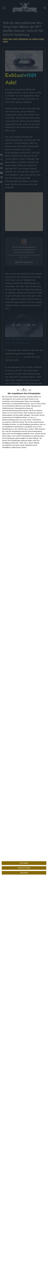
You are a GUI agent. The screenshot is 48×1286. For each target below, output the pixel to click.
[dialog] (24, 836)
